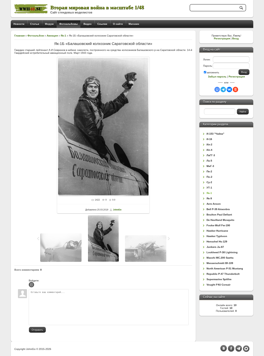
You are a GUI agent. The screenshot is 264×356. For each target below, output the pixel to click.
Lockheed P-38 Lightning (222, 252)
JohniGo (117, 209)
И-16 (209, 139)
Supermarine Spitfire (219, 279)
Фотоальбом (35, 35)
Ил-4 (209, 149)
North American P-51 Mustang (225, 268)
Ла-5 (209, 160)
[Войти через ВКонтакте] (229, 89)
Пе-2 (209, 171)
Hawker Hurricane (217, 230)
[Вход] (31, 284)
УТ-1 (209, 187)
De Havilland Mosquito (220, 220)
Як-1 (63, 35)
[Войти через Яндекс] (235, 89)
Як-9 (209, 198)
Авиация (52, 35)
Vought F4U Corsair (218, 284)
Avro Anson (214, 203)
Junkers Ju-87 (215, 246)
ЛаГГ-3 (211, 155)
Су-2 (209, 182)
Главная (19, 35)
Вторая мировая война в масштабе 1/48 (97, 7)
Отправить (37, 330)
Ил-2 (209, 144)
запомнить (213, 72)
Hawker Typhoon (217, 236)
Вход (235, 38)
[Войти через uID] (217, 89)
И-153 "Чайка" (215, 133)
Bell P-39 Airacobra (218, 209)
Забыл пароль (217, 76)
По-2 (209, 176)
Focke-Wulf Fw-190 (218, 225)
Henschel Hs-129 (217, 241)
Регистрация (222, 38)
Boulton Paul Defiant (219, 214)
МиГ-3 (210, 166)
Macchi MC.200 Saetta (220, 257)
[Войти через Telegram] (223, 89)
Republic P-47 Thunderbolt (223, 273)
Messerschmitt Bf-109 (220, 263)
